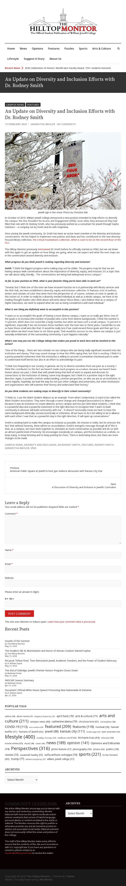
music (29, 743)
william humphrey (36, 759)
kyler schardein (111, 731)
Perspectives (30, 748)
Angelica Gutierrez (44, 716)
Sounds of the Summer (17, 640)
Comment (11, 513)
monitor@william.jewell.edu (18, 853)
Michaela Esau (89, 737)
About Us (55, 59)
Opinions (37, 48)
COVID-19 (16, 726)
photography (82, 749)
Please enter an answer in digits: (22, 591)
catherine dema (64, 721)
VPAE (33, 448)
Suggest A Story (34, 59)
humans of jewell (31, 731)
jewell (52, 731)
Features (54, 48)
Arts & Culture (101, 48)
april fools (65, 716)
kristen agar (93, 732)
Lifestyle (13, 59)
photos (99, 749)
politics (112, 749)
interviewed (44, 249)
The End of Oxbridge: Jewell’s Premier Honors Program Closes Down (41, 670)
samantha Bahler (17, 448)
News (23, 48)
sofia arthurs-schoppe (60, 755)
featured (58, 726)
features (88, 444)
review (12, 755)
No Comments (66, 124)
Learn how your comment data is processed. (71, 621)
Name (9, 550)
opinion (78, 742)
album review (25, 716)
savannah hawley (31, 754)
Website (9, 577)
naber (40, 743)
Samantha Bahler (43, 124)
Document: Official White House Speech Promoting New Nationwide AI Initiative (48, 690)
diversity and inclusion (40, 444)
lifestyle (20, 736)
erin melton (36, 727)
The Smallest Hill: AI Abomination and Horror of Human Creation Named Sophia (47, 650)
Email (9, 564)
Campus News (15, 104)
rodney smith (104, 444)
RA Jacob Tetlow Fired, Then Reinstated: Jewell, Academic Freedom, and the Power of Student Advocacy (61, 660)
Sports (83, 48)
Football (102, 727)
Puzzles (69, 48)
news (56, 742)
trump (17, 759)
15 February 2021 (16, 124)
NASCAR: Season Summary (19, 680)
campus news (14, 444)
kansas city (72, 731)
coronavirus (108, 721)
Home (11, 48)
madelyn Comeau (46, 738)
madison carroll (67, 737)
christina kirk (89, 721)
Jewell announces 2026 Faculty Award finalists (49, 68)
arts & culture (86, 716)
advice (10, 716)
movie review (14, 743)
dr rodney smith (69, 444)
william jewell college (60, 759)
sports (90, 754)
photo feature (61, 749)
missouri (107, 737)
